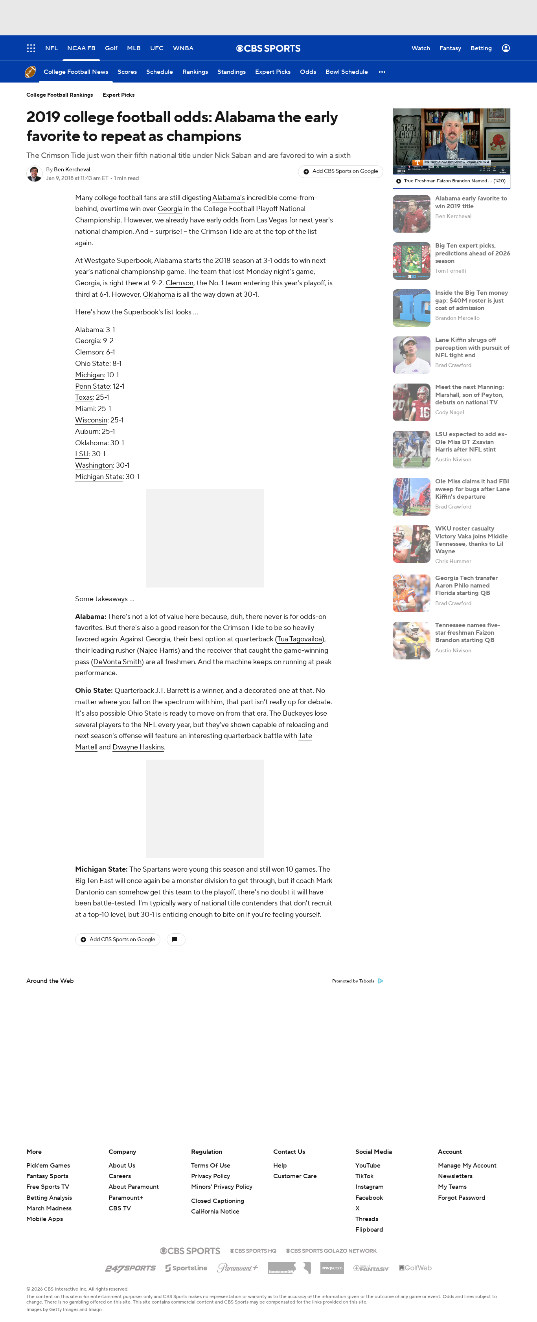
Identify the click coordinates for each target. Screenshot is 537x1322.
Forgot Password (462, 1198)
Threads (366, 1219)
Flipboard (369, 1230)
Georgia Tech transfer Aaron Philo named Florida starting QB (466, 585)
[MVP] (332, 1265)
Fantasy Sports (47, 1176)
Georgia (170, 208)
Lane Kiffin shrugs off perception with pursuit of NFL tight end (472, 347)
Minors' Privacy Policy (221, 1187)
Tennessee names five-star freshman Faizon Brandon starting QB (467, 632)
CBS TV (120, 1208)
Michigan (89, 375)
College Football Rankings (59, 95)
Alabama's (228, 197)
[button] (382, 72)
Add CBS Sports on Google (345, 171)
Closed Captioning (217, 1201)
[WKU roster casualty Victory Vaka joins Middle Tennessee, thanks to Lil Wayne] (411, 544)
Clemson (179, 283)
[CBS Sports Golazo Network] (331, 1250)
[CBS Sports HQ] (253, 1250)
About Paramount (134, 1187)
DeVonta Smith (117, 662)
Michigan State (99, 476)
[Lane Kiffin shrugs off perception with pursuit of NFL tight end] (411, 355)
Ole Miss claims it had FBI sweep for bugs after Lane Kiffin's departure (472, 488)
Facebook (369, 1198)
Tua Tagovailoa (299, 639)
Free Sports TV (47, 1187)
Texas (84, 397)
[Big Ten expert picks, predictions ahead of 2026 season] (411, 261)
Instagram (369, 1187)
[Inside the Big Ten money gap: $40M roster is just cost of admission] (411, 308)
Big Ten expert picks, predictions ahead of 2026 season (473, 253)
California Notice (215, 1212)
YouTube (368, 1166)
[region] (451, 141)
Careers (120, 1176)
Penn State (92, 386)
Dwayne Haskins (138, 747)
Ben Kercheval (72, 169)
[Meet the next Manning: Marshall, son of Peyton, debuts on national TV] (411, 402)
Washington (94, 465)
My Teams (452, 1187)
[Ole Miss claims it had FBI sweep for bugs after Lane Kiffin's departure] (411, 497)
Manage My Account (467, 1166)
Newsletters (455, 1176)
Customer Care (295, 1176)
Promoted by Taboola (353, 981)
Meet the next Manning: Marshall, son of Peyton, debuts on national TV (469, 394)
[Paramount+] (237, 1266)
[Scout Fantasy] (371, 1268)
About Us (122, 1166)
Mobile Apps (44, 1219)
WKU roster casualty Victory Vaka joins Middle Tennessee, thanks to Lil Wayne (471, 540)
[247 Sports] (130, 1267)
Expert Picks (119, 95)
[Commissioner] (289, 1265)
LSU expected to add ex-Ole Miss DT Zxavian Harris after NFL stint (471, 441)
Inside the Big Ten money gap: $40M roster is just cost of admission (471, 300)
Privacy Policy (210, 1176)
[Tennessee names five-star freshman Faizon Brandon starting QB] (411, 640)
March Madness (49, 1208)
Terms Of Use (210, 1166)
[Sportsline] (187, 1267)
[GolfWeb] (415, 1268)
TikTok (364, 1176)
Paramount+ (126, 1198)
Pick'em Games (48, 1166)
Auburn (87, 431)
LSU (82, 454)
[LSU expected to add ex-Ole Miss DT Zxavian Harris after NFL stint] (411, 449)
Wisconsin (91, 420)
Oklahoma (159, 294)
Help (280, 1166)
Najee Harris (158, 650)
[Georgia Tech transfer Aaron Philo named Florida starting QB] (411, 593)
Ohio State (92, 363)
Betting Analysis (49, 1198)
